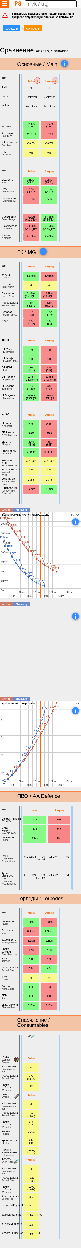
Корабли (11, 28)
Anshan (31, 81)
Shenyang (49, 81)
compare (33, 28)
